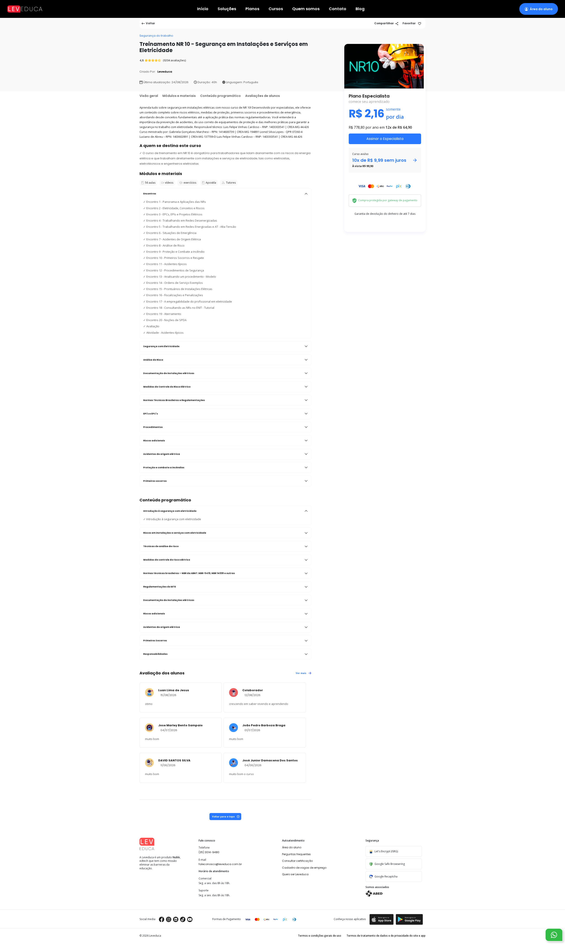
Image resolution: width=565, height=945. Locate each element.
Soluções (227, 8)
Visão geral (148, 96)
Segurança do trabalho (156, 36)
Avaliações (262, 96)
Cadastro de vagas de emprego (304, 868)
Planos (252, 8)
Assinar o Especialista (384, 138)
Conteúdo (220, 96)
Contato (337, 8)
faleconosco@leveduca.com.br (220, 864)
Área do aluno (291, 847)
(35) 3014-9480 (209, 852)
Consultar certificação (297, 861)
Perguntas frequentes (296, 854)
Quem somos (306, 8)
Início (202, 8)
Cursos (276, 8)
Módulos (179, 96)
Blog (360, 8)
